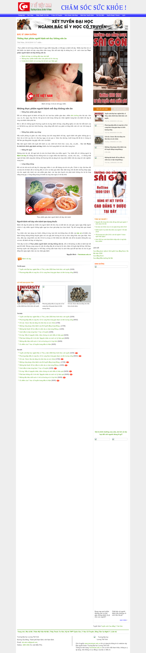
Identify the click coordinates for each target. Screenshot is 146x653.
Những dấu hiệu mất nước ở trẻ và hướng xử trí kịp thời (38, 341)
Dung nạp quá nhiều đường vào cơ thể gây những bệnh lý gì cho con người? (102, 614)
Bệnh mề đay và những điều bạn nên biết (35, 56)
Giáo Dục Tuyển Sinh (87, 15)
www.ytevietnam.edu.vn (92, 643)
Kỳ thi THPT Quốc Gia (73, 632)
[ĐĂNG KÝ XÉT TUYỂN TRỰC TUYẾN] (110, 192)
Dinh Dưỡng (31, 34)
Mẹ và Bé (29, 632)
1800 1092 (26, 645)
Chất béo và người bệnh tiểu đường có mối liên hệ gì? (119, 613)
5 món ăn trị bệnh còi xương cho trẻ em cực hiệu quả (39, 61)
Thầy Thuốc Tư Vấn (42, 15)
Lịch (123, 15)
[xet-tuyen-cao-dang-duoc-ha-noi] (92, 6)
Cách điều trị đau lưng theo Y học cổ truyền (33, 332)
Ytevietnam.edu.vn (84, 254)
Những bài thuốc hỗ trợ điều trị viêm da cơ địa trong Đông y (39, 329)
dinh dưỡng (74, 115)
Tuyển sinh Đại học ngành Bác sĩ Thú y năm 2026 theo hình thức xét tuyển (44, 269)
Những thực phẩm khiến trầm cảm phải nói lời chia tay (40, 58)
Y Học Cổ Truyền (56, 15)
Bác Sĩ (20, 34)
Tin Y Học (30, 15)
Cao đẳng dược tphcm (100, 251)
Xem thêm (123, 620)
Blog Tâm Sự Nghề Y (102, 632)
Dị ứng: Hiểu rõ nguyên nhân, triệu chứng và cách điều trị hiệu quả (41, 335)
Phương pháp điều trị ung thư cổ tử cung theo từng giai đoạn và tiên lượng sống (46, 272)
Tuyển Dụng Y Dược (113, 15)
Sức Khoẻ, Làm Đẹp (71, 15)
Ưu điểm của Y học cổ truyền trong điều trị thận (35, 344)
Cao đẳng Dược (98, 256)
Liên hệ (114, 632)
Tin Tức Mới (100, 15)
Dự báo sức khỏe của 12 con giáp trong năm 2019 (111, 227)
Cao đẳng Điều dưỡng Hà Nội (103, 258)
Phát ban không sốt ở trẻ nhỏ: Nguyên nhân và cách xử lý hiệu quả (41, 338)
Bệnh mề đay (26, 259)
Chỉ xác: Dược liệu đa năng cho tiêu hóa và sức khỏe (78, 305)
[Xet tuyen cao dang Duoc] (110, 68)
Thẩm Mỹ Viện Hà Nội (41, 632)
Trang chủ (21, 15)
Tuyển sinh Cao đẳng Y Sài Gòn (112, 626)
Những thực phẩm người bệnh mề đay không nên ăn (42, 38)
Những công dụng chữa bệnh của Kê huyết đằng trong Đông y (39, 326)
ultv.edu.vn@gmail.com (29, 642)
